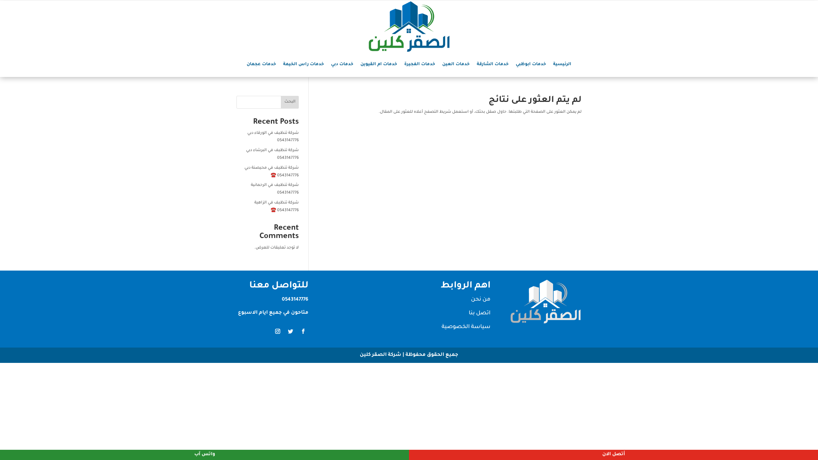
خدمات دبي (342, 64)
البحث (290, 102)
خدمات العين (456, 64)
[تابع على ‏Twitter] (290, 331)
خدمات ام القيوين (378, 64)
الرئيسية (562, 64)
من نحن (480, 300)
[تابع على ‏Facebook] (303, 331)
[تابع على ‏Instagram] (278, 331)
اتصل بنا (479, 313)
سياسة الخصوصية (466, 327)
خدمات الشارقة (493, 64)
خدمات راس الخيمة (303, 64)
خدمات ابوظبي (531, 64)
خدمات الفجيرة (419, 64)
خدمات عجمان (261, 64)
